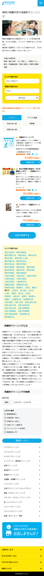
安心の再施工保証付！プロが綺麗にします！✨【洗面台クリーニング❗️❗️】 (28, 171)
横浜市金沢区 (21, 261)
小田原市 (14, 290)
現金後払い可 (12, 432)
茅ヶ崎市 (23, 290)
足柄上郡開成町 (24, 308)
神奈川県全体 (9, 252)
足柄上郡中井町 (30, 302)
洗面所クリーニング (26, 137)
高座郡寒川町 (28, 299)
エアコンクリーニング (12, 452)
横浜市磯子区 (9, 261)
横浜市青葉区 (9, 273)
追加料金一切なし (13, 418)
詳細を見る (30, 162)
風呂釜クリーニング (11, 470)
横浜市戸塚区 (21, 264)
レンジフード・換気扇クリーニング (17, 461)
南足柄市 (32, 296)
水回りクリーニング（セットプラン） (18, 488)
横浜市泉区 (31, 270)
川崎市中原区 (31, 276)
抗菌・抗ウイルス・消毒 (13, 516)
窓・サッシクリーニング (13, 502)
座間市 (24, 296)
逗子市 (31, 290)
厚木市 (20, 293)
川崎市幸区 (20, 276)
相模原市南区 (9, 287)
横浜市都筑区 (21, 273)
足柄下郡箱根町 (10, 311)
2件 (35, 190)
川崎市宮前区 (9, 281)
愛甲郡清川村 (9, 317)
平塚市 (27, 287)
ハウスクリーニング (11, 447)
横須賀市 (19, 287)
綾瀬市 (7, 299)
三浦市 (7, 293)
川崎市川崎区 (9, 276)
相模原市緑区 (9, 284)
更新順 (32, 123)
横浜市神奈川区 (10, 255)
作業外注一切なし (13, 421)
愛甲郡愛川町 (25, 314)
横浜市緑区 (31, 267)
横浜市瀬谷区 (9, 270)
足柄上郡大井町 (10, 305)
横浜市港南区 (9, 267)
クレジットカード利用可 (16, 428)
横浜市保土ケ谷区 (21, 258)
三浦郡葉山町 (16, 299)
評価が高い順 (12, 129)
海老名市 (16, 296)
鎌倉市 (34, 287)
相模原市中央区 (22, 284)
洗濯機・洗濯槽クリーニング (14, 479)
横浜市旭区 (20, 267)
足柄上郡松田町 (24, 305)
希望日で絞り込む (11, 86)
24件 (36, 154)
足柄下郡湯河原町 (11, 314)
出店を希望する (22, 235)
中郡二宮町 (19, 302)
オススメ (12, 118)
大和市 (27, 293)
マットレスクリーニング (13, 511)
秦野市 (13, 293)
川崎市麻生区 (21, 281)
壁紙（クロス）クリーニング (14, 493)
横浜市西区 (22, 255)
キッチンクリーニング (12, 456)
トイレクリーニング (11, 484)
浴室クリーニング (10, 465)
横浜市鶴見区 (21, 252)
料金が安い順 (12, 123)
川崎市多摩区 (21, 278)
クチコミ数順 (32, 118)
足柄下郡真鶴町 (24, 311)
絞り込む (22, 98)
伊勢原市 (8, 296)
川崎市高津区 (9, 278)
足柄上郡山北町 (10, 308)
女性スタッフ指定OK (14, 425)
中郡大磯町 (9, 302)
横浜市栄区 (20, 270)
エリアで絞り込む (11, 77)
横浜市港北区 (9, 264)
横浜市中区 (32, 255)
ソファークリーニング (12, 507)
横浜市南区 (9, 258)
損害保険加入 (12, 414)
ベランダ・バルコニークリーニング (17, 497)
